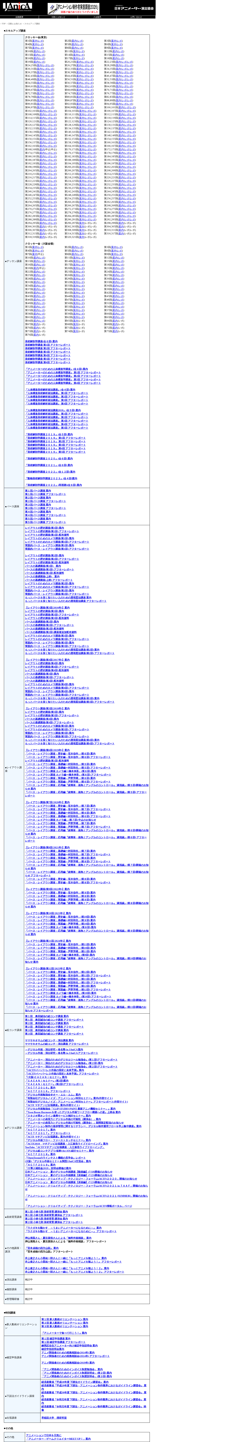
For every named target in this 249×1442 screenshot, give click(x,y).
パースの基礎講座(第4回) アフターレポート (49, 722)
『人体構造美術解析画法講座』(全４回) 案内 (50, 389)
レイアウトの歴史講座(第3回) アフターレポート (52, 614)
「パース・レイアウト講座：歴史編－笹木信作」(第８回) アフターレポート (68, 882)
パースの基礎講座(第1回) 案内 (43, 565)
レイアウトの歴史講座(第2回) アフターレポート (52, 558)
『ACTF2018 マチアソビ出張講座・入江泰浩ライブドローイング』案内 (66, 1143)
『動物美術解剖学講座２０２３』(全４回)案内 (51, 478)
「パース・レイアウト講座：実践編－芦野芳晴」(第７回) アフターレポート (68, 826)
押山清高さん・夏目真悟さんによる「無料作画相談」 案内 (58, 1237)
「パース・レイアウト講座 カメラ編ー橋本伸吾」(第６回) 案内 (60, 771)
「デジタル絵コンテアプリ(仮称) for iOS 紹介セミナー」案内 (59, 1150)
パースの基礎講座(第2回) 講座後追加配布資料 (51, 632)
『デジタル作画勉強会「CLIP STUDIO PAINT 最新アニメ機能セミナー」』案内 (70, 1108)
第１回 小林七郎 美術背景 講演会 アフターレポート (54, 1215)
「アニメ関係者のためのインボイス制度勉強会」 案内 (72, 1369)
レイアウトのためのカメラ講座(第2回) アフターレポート (57, 587)
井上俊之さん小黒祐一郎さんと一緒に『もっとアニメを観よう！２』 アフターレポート (74, 1271)
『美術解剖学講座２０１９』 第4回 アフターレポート (55, 448)
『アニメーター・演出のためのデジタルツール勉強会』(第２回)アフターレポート (71, 1066)
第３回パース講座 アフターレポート (45, 508)
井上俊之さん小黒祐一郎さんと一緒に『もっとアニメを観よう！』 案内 (66, 1258)
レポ (40, 40)
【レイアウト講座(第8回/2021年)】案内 (47, 847)
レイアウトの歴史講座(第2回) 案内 (44, 555)
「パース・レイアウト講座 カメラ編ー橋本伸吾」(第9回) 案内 (60, 954)
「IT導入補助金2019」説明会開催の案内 (48, 1168)
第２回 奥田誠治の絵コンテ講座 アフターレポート (54, 1026)
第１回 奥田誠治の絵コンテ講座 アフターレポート (54, 1019)
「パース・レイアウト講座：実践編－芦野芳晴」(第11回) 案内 (60, 951)
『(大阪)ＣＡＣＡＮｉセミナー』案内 (46, 1077)
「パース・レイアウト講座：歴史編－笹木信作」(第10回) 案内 (60, 916)
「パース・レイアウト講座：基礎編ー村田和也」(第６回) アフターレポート (68, 816)
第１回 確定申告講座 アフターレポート (63, 1342)
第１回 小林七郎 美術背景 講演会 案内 (46, 1211)
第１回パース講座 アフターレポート (45, 494)
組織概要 (19, 17)
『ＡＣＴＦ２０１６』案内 (40, 1087)
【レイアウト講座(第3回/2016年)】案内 (47, 607)
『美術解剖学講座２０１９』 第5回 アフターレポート (55, 451)
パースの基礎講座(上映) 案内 (42, 576)
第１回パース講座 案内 (38, 490)
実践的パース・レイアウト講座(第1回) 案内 (49, 545)
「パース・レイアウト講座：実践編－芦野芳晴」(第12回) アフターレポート (68, 989)
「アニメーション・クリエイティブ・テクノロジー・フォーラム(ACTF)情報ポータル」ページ (78, 1206)
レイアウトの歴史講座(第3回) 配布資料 (47, 618)
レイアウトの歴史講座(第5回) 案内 (44, 711)
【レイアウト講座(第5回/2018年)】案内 (47, 708)
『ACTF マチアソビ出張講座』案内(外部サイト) (52, 1105)
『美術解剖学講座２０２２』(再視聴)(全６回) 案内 (53, 485)
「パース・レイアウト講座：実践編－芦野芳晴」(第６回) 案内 (60, 778)
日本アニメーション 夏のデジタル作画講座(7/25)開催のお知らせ (68, 1175)
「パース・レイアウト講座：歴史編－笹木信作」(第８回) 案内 (60, 879)
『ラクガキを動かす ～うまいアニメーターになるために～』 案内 (63, 1227)
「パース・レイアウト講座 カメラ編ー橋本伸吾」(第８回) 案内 (60, 927)
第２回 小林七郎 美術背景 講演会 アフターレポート (54, 1222)
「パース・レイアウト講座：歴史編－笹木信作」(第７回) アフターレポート (68, 809)
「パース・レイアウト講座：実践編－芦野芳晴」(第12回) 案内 (60, 986)
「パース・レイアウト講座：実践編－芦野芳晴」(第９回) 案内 (60, 899)
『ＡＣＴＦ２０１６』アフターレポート (48, 1091)
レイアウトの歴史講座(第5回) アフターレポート (52, 715)
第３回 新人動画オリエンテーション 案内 (64, 1326)
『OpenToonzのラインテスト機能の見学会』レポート (55, 1157)
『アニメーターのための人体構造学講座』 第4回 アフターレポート (63, 383)
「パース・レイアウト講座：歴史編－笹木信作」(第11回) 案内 (60, 944)
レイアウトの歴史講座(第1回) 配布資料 (47, 534)
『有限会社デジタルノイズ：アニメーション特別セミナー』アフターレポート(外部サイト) (76, 1101)
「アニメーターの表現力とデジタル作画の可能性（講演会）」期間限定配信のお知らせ (74, 1122)
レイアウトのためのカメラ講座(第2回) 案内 (49, 583)
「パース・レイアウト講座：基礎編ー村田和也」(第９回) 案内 (60, 920)
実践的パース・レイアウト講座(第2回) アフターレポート (57, 594)
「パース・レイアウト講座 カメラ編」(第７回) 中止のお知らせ (60, 819)
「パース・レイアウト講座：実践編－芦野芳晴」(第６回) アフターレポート (68, 781)
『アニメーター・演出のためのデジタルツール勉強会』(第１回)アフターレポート (71, 1059)
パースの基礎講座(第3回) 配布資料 (44, 680)
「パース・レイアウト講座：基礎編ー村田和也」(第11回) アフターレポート (68, 982)
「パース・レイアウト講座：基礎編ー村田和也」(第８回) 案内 (60, 896)
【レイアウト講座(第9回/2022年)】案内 (47, 889)
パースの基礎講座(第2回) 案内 (42, 621)
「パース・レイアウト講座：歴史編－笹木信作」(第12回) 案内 (60, 972)
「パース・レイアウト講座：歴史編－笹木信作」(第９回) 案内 (60, 892)
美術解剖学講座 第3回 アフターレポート (48, 351)
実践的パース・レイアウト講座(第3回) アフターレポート (57, 646)
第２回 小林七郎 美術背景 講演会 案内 (46, 1218)
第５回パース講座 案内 (38, 518)
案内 (34, 40)
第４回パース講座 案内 (38, 511)
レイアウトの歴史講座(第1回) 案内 (44, 527)
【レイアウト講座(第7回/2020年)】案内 (47, 802)
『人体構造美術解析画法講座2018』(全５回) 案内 (53, 410)
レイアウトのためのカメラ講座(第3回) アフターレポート (57, 639)
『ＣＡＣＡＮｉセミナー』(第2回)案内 (46, 1080)
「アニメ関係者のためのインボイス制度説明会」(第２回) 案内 (76, 1372)
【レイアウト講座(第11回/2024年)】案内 (48, 940)
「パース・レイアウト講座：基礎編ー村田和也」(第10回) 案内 (60, 947)
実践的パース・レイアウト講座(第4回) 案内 (49, 691)
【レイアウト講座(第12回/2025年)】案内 (48, 968)
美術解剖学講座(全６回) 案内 (41, 341)
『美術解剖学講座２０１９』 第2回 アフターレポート (55, 441)
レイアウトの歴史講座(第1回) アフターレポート (52, 531)
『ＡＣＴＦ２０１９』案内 (40, 1164)
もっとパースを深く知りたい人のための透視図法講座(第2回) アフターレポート (70, 653)
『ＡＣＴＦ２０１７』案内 (40, 1129)
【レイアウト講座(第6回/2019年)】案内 (47, 750)
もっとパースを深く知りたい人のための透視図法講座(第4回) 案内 (62, 740)
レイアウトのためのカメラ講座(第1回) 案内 (49, 538)
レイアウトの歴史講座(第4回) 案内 (44, 663)
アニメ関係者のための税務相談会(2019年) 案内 (68, 1362)
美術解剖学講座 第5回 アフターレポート (48, 358)
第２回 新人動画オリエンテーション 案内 (64, 1322)
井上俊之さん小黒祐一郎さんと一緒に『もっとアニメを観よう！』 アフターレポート (73, 1261)
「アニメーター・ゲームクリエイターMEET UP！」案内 (58, 1438)
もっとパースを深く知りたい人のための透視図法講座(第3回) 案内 (62, 698)
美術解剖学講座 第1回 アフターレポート (48, 344)
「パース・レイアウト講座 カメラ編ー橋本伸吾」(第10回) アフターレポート (68, 996)
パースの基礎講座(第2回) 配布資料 (44, 628)
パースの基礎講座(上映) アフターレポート (49, 580)
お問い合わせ (136, 17)
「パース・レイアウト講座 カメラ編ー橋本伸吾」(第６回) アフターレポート (68, 774)
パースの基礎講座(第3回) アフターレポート (49, 677)
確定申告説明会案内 (52, 1349)
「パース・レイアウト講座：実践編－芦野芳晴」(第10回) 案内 (60, 923)
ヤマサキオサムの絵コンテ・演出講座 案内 (49, 1040)
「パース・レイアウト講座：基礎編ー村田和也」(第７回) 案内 (60, 850)
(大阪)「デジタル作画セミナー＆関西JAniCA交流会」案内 (58, 1161)
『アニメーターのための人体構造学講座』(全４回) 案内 (56, 369)
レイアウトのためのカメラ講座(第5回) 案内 (49, 726)
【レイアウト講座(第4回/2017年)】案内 (47, 659)
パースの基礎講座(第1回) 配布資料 (44, 573)
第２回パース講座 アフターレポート (45, 501)
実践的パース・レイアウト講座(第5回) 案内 (49, 733)
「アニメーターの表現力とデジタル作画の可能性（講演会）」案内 (63, 1119)
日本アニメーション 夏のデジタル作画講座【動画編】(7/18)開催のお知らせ (68, 1171)
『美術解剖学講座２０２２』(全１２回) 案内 (50, 471)
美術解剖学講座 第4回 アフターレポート (48, 355)
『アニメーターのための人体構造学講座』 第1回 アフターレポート (63, 372)
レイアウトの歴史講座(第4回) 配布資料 (47, 670)
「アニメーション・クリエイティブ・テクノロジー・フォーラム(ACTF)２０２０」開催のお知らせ (81, 1178)
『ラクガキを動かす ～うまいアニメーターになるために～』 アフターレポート (71, 1231)
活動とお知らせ (58, 17)
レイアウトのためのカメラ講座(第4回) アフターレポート (57, 687)
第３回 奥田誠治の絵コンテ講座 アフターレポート (54, 1033)
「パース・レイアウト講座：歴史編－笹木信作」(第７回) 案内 (60, 805)
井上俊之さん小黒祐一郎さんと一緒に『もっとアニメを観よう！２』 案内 (67, 1268)
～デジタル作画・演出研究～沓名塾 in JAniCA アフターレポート (61, 1053)
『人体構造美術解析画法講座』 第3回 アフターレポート (56, 400)
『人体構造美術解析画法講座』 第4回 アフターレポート (56, 403)
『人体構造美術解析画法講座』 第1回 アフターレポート (56, 393)
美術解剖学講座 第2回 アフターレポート (48, 348)
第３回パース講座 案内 (38, 504)
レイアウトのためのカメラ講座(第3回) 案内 (49, 635)
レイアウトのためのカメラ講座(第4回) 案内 (49, 684)
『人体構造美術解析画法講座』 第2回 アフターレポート (56, 396)
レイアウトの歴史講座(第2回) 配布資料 (47, 562)
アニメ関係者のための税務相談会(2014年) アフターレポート (75, 1356)
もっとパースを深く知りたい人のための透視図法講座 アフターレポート (66, 601)
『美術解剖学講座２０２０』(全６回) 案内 (49, 458)
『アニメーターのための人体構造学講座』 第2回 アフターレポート (63, 376)
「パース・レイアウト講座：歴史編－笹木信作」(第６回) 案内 (60, 753)
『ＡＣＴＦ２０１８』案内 (40, 1154)
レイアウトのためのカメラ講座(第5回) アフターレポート (57, 729)
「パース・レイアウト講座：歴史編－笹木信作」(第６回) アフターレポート (68, 757)
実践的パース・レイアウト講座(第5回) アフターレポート (57, 736)
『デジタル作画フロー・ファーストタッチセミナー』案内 (58, 1140)
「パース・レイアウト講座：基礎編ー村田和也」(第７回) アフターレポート (68, 854)
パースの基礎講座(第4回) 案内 (42, 718)
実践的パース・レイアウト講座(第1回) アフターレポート (57, 548)
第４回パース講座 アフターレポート (45, 515)
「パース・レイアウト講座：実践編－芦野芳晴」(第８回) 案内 (60, 857)
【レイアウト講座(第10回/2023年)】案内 (48, 913)
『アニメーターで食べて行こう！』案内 (64, 1332)
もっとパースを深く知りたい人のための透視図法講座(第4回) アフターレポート (70, 743)
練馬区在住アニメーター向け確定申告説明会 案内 (69, 1345)
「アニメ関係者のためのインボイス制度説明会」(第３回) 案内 (76, 1376)
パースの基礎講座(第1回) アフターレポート (49, 569)
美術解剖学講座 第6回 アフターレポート (48, 362)
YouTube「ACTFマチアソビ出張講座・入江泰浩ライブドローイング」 (65, 1147)
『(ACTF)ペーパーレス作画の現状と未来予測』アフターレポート (62, 1073)
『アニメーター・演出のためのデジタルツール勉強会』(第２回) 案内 (64, 1063)
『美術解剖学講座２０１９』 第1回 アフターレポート (55, 437)
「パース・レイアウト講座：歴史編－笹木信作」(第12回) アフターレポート (68, 975)
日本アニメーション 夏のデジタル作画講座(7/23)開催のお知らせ (68, 1182)
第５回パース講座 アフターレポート (45, 522)
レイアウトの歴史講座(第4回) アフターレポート (52, 666)
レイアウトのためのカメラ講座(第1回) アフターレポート (57, 541)
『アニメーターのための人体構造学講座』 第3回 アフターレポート (63, 379)
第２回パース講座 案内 (38, 497)
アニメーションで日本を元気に (43, 1435)
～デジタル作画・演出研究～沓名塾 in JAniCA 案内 (54, 1049)
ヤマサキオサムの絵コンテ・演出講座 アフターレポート (57, 1043)
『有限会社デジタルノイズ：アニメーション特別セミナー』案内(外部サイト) (69, 1098)
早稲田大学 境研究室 (54, 1417)
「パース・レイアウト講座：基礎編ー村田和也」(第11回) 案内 (60, 979)
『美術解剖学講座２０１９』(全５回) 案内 (49, 434)
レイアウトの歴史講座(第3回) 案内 (44, 611)
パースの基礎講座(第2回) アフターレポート (49, 625)
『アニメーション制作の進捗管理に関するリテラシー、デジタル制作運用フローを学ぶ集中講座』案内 (83, 1126)
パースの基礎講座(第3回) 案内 (42, 673)
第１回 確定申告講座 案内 (55, 1338)
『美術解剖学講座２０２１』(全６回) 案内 (49, 465)
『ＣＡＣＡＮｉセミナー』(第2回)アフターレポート (54, 1084)
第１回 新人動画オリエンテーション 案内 (64, 1319)
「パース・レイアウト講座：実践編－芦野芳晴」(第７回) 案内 (60, 823)
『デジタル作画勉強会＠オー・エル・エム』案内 (53, 1094)
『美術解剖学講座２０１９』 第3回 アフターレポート (55, 444)
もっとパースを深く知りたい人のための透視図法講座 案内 (58, 597)
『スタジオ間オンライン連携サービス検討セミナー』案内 (58, 1115)
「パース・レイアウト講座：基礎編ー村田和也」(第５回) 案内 (60, 764)
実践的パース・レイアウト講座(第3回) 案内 (49, 642)
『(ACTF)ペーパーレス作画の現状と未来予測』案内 (54, 1070)
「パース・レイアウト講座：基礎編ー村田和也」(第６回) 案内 (60, 812)
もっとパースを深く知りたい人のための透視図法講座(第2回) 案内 (62, 649)
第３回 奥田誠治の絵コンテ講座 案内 (47, 1030)
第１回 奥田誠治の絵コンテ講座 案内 (47, 1016)
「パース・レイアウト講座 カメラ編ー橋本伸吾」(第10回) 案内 (60, 993)
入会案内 (97, 17)
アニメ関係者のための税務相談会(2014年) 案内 (68, 1352)
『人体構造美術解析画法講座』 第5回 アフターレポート (56, 427)
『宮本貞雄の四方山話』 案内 (42, 1248)
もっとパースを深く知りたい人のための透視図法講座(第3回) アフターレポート (70, 701)
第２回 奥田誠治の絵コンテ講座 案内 (47, 1023)
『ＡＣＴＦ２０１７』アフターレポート (48, 1133)
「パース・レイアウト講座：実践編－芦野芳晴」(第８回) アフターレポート (68, 861)
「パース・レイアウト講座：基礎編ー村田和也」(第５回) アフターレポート (68, 767)
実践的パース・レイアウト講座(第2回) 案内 (49, 590)
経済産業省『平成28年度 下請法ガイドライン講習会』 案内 (75, 1381)
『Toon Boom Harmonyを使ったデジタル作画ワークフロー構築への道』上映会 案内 (73, 1112)
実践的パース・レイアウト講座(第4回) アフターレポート (57, 694)
